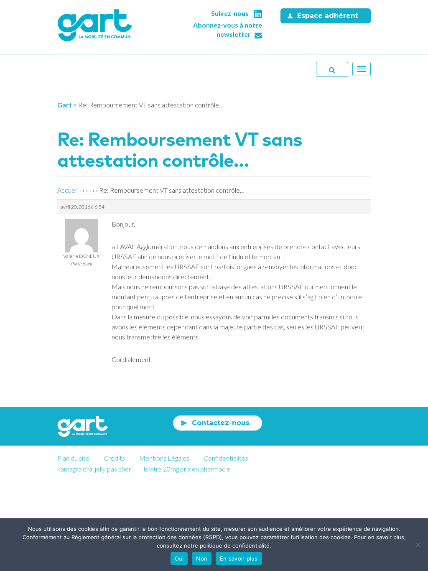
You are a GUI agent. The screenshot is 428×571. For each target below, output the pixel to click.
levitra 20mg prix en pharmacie (187, 469)
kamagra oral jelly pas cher (94, 469)
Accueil (67, 190)
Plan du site (73, 458)
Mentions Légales (164, 458)
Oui (179, 558)
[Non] (417, 544)
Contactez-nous (221, 423)
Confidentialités (226, 458)
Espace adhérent (327, 16)
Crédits (114, 458)
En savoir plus (239, 558)
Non (201, 558)
